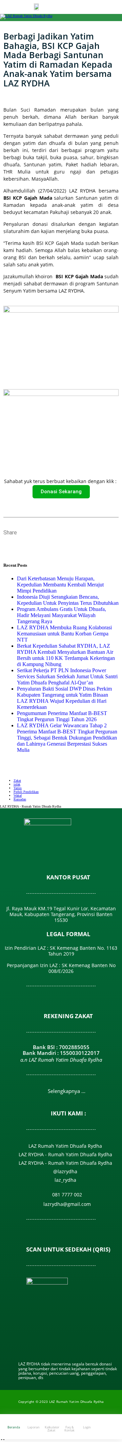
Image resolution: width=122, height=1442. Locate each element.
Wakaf (18, 795)
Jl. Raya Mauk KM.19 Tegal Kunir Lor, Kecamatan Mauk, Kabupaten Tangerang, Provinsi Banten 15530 (61, 914)
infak (17, 784)
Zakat (17, 780)
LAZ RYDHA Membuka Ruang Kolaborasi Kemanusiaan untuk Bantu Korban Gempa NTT (64, 634)
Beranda (13, 1427)
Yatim (18, 788)
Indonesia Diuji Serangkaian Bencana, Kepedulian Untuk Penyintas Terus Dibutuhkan (68, 600)
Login (87, 1427)
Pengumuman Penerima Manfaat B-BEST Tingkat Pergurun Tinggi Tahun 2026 (62, 716)
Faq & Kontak (69, 1428)
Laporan (33, 1427)
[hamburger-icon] (105, 8)
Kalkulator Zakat (52, 1428)
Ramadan (20, 799)
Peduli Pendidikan (26, 792)
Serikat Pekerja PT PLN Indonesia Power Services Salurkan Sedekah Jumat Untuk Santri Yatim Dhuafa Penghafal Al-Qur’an (67, 676)
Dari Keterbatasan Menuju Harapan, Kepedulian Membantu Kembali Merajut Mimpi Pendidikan (60, 585)
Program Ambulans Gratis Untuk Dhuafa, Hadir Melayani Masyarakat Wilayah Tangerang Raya (61, 615)
